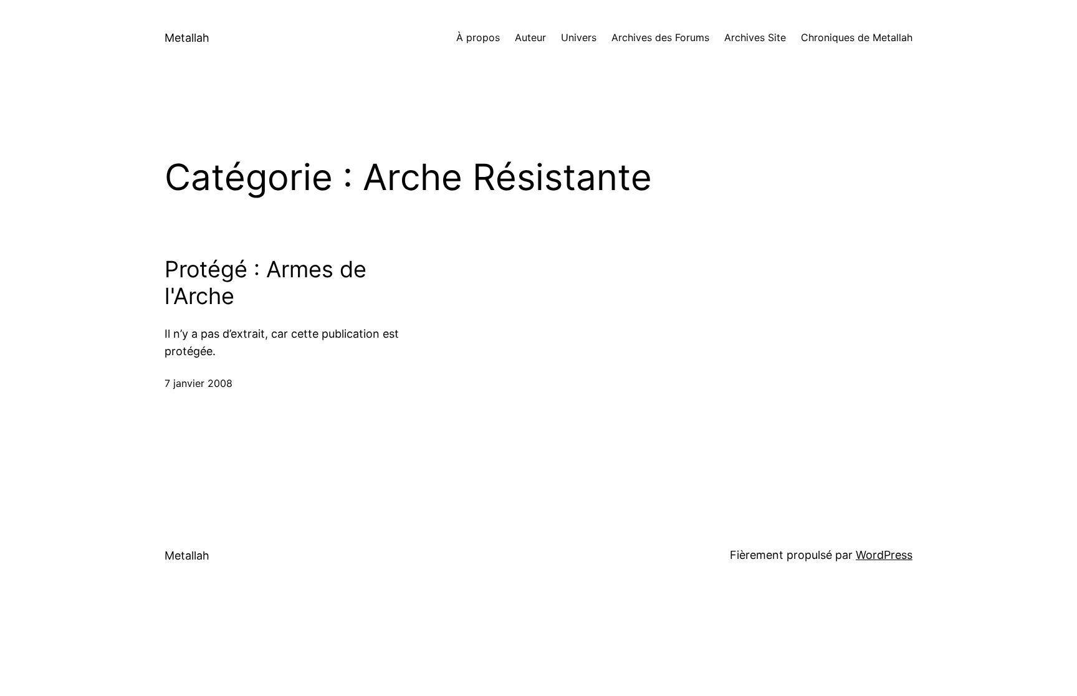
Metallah (187, 37)
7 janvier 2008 (198, 383)
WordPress (884, 554)
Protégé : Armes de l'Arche (265, 283)
